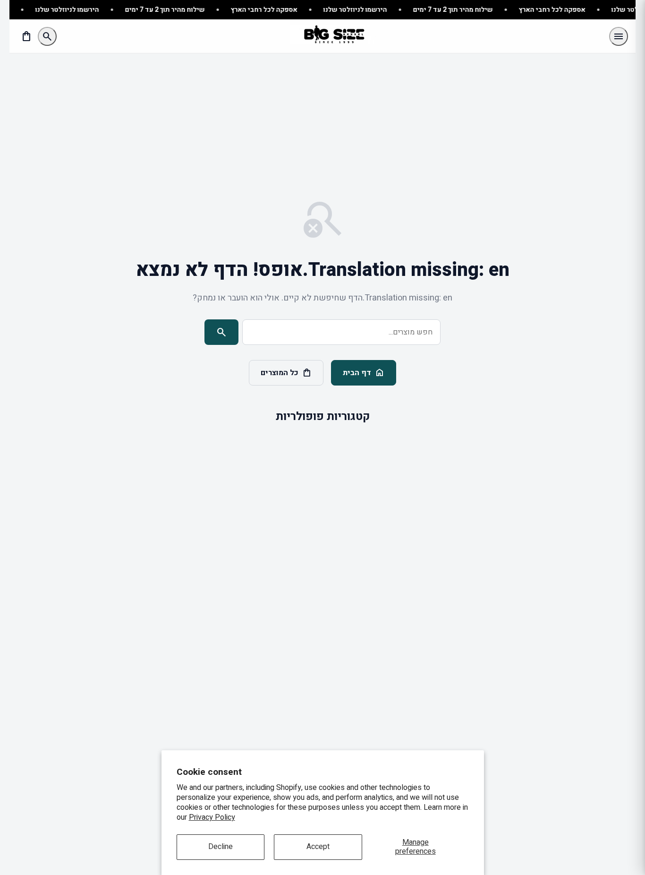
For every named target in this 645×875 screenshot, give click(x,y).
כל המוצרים (286, 372)
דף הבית (363, 372)
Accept (318, 846)
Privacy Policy (212, 817)
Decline (220, 846)
